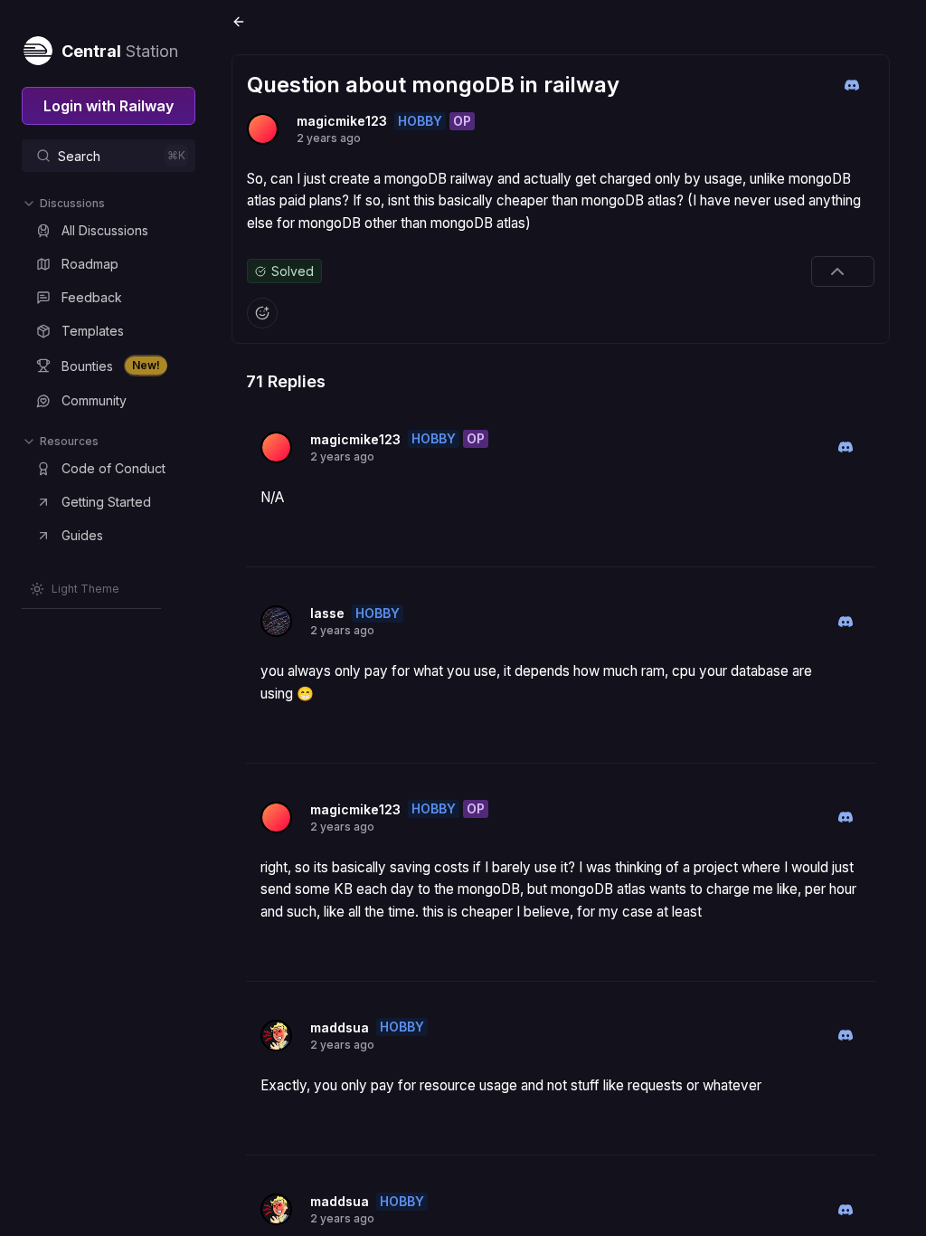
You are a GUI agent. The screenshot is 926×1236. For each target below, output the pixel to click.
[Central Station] (37, 47)
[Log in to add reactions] (262, 313)
